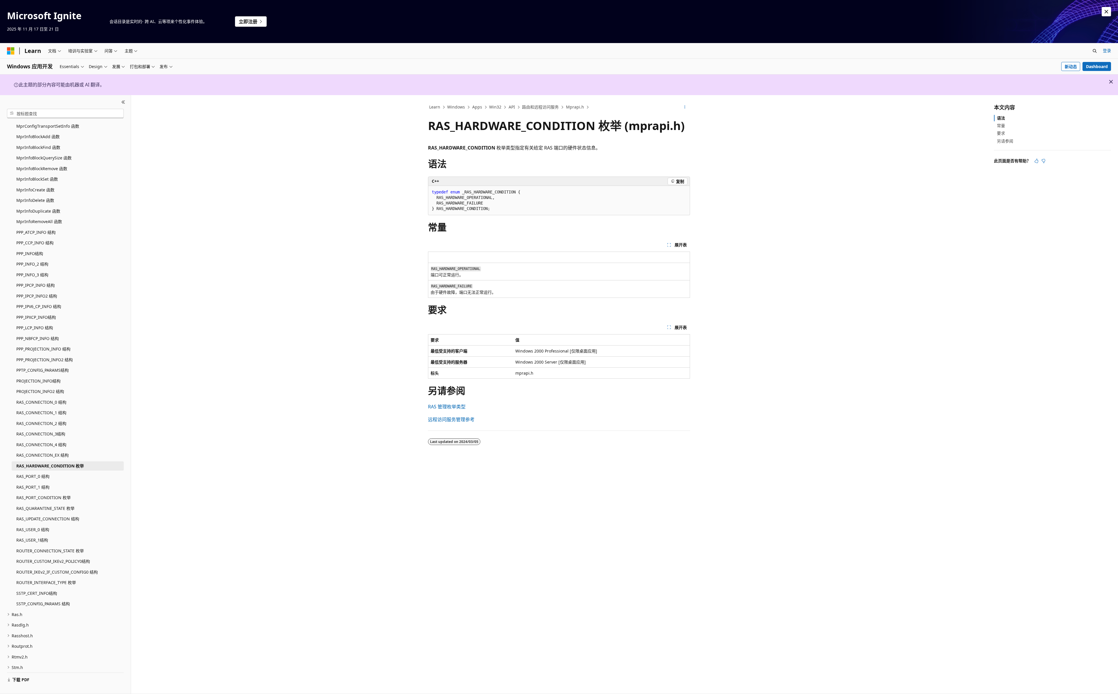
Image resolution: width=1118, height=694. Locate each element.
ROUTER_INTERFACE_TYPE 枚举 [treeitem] (46, 582)
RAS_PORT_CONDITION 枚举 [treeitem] (43, 497)
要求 (1001, 133)
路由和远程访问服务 (540, 107)
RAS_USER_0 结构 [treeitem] (32, 529)
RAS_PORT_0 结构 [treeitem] (32, 476)
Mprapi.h (575, 107)
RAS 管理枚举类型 (447, 406)
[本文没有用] (1043, 160)
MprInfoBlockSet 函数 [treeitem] (37, 179)
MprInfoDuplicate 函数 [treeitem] (38, 211)
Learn (434, 107)
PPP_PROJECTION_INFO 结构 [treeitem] (43, 349)
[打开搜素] (1095, 51)
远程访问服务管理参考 (451, 419)
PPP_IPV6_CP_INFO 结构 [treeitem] (38, 306)
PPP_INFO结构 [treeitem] (29, 253)
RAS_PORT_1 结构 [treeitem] (32, 487)
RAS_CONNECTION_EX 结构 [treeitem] (42, 455)
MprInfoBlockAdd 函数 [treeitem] (38, 136)
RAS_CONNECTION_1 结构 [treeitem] (41, 412)
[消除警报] (1106, 11)
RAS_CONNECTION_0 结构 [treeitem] (41, 402)
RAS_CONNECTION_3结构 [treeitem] (40, 434)
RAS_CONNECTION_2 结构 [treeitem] (41, 423)
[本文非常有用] (1036, 160)
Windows (456, 107)
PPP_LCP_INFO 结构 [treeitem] (34, 327)
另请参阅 (1005, 141)
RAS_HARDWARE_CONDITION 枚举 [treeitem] (50, 466)
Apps (477, 107)
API (512, 107)
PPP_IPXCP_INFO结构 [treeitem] (36, 317)
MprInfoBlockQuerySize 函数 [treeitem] (44, 158)
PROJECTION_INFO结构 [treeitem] (38, 381)
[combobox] (65, 113)
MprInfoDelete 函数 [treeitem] (35, 200)
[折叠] (123, 102)
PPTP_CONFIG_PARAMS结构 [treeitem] (42, 370)
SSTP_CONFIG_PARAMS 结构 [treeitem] (43, 603)
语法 (1001, 118)
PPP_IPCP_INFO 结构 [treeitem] (35, 285)
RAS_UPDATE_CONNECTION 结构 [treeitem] (47, 519)
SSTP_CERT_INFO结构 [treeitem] (36, 593)
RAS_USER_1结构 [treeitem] (32, 540)
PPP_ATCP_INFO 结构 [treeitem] (36, 232)
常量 (1001, 125)
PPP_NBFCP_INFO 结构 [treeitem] (37, 338)
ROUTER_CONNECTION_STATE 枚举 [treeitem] (50, 551)
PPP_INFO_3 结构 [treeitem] (32, 274)
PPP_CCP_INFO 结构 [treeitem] (35, 242)
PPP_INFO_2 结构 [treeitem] (32, 264)
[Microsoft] (11, 51)
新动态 (1071, 66)
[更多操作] (685, 107)
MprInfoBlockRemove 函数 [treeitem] (41, 168)
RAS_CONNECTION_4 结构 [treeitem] (41, 444)
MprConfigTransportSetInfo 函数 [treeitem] (47, 126)
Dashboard (1097, 66)
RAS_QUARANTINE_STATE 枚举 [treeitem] (45, 508)
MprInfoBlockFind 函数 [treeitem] (38, 147)
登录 (1107, 50)
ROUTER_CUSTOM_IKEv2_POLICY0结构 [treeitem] (53, 561)
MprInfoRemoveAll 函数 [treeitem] (39, 221)
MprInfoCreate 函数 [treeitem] (35, 190)
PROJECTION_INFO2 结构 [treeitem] (40, 391)
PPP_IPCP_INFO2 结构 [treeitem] (36, 296)
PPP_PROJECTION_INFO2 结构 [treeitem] (44, 359)
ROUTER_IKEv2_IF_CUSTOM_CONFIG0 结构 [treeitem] (57, 572)
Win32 (495, 107)
